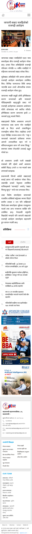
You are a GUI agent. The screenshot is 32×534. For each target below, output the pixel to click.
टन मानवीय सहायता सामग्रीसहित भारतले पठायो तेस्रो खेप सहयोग (17, 294)
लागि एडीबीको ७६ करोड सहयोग (14, 285)
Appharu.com (23, 533)
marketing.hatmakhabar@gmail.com (16, 433)
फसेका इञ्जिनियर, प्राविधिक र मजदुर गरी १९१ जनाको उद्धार (16, 275)
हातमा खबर (4, 49)
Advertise (11, 525)
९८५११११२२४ (9, 421)
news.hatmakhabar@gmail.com (15, 428)
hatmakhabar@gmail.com (13, 424)
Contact (19, 525)
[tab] (9, 242)
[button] (29, 15)
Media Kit (25, 525)
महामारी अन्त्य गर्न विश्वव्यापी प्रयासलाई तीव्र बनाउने (17, 248)
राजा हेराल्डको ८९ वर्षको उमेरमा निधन (16, 257)
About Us (4, 525)
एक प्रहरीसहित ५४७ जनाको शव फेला (16, 304)
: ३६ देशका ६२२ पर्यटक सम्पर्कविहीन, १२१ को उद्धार (16, 265)
